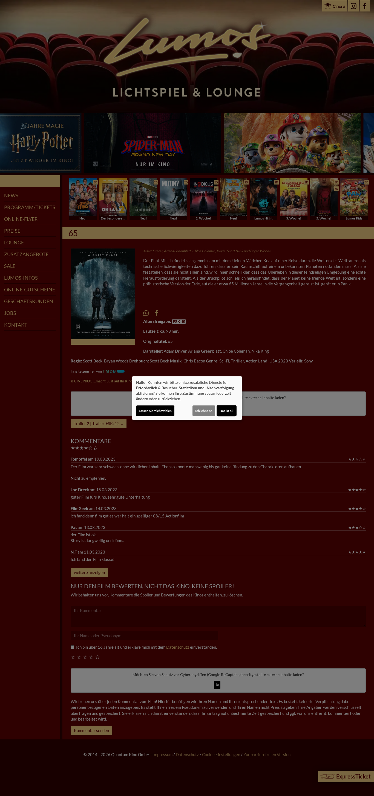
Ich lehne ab (203, 411)
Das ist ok (227, 411)
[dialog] (187, 398)
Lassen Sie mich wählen (155, 411)
